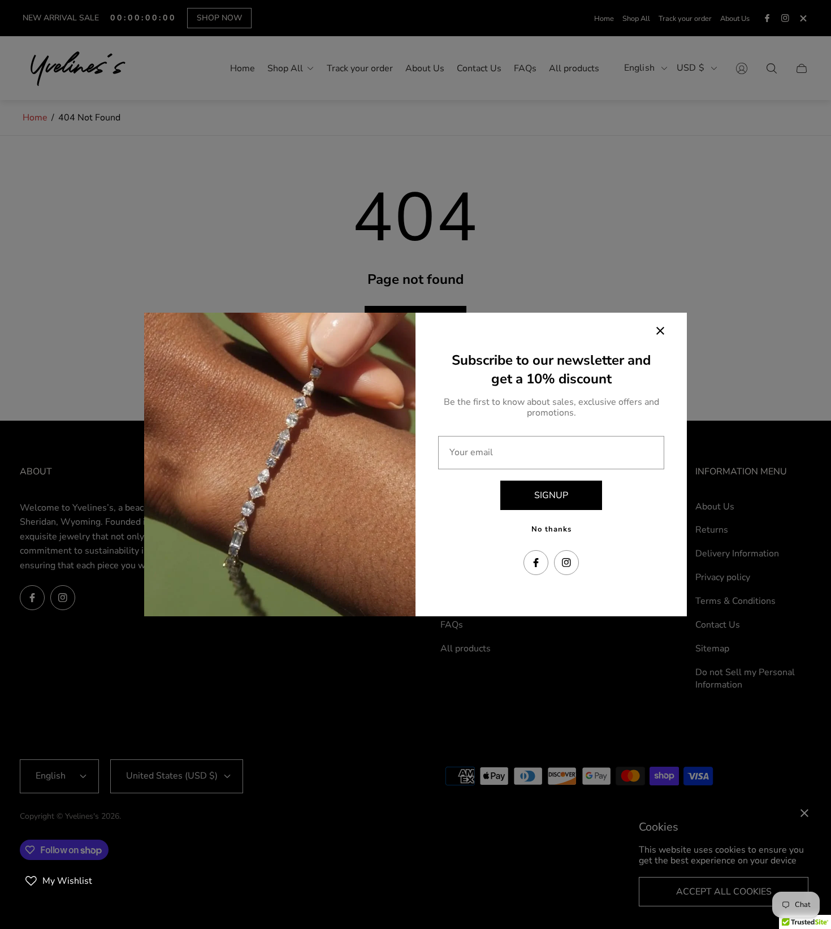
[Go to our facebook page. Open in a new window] (535, 562)
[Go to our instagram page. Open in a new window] (566, 562)
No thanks (551, 529)
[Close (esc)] (660, 330)
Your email (471, 452)
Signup (551, 495)
